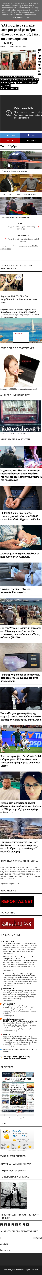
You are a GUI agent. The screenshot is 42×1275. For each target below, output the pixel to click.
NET (5, 46)
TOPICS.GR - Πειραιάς (11, 989)
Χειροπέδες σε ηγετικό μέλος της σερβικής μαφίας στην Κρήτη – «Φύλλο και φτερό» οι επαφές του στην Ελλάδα (20, 716)
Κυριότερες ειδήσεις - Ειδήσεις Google (17, 974)
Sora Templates (17, 1270)
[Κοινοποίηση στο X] (6, 249)
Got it (27, 18)
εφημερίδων (23, 1117)
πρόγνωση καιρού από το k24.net (17, 1150)
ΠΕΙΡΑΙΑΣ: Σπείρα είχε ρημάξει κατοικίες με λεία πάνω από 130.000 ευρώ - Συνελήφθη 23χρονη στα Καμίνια (20, 516)
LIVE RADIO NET (9, 1004)
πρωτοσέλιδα (13, 1117)
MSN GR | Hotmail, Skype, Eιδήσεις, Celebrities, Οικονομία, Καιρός (16, 1057)
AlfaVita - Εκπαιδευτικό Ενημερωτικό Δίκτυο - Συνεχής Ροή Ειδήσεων (20, 958)
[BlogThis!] (3, 249)
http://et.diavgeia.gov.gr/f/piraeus (14, 1171)
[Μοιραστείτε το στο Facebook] (8, 249)
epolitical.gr (7, 1034)
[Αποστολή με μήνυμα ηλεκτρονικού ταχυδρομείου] (1, 249)
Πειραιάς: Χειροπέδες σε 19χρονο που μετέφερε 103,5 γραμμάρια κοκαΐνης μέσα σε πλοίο (20, 677)
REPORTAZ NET (8, 942)
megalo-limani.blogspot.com (14, 1019)
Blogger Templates (31, 1270)
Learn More (18, 18)
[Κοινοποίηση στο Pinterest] (10, 249)
